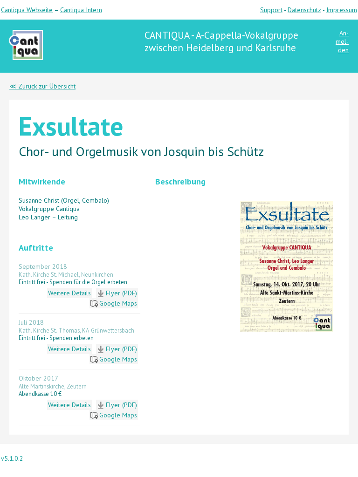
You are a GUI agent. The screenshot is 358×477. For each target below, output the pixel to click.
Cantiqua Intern (81, 10)
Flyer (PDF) (121, 293)
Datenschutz (304, 10)
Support (271, 10)
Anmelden (342, 41)
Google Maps (118, 303)
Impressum (341, 10)
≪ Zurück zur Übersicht (42, 86)
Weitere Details (69, 293)
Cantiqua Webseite (27, 10)
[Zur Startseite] (26, 59)
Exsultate (71, 126)
